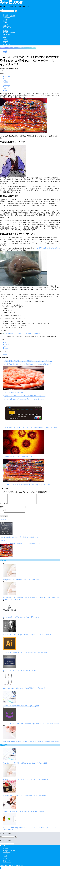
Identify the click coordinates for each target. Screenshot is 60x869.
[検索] (16, 11)
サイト (2, 513)
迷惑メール (6, 26)
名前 (2, 507)
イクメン (5, 24)
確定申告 (5, 14)
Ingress (5, 22)
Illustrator (6, 19)
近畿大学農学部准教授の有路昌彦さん (48, 248)
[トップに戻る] (0, 868)
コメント (3, 503)
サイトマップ (7, 28)
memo (5, 354)
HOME (3, 845)
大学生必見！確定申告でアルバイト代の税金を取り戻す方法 (18, 48)
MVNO (5, 21)
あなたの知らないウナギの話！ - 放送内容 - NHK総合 (22, 333)
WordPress (6, 17)
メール (3, 510)
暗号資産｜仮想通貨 (9, 16)
